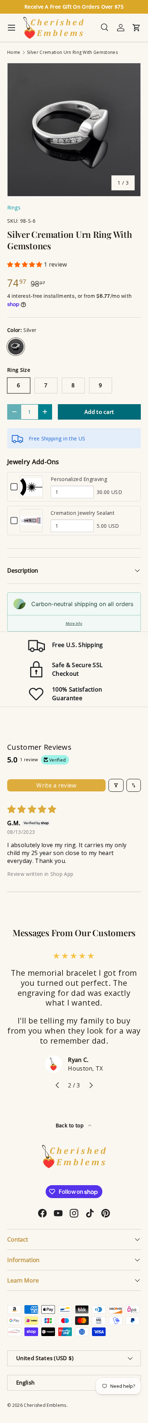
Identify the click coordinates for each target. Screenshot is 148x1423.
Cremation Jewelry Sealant (83, 512)
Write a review (56, 785)
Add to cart (99, 411)
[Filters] (116, 785)
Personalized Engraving (79, 479)
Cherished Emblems (45, 1405)
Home (13, 52)
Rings (14, 207)
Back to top (70, 1125)
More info (74, 623)
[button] (25, 264)
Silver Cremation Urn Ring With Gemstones (72, 52)
